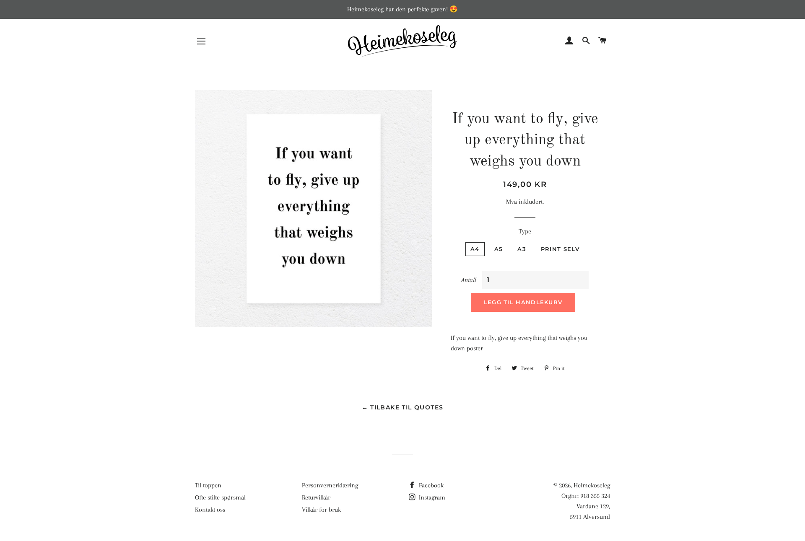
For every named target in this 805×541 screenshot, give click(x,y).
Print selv (560, 249)
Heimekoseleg (592, 485)
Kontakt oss (210, 509)
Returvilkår (316, 497)
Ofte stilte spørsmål (220, 497)
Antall (468, 280)
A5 (498, 249)
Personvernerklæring (330, 485)
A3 (521, 249)
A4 (475, 249)
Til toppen (208, 485)
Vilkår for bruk (321, 509)
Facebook (430, 485)
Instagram (431, 497)
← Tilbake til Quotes (403, 407)
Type (525, 231)
